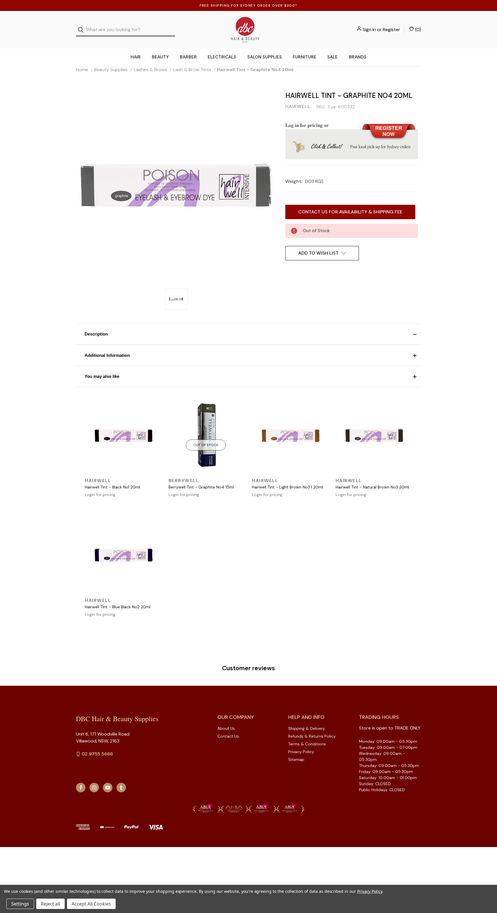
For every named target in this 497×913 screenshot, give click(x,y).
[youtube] (107, 787)
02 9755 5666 (97, 754)
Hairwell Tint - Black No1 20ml (112, 487)
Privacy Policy (301, 751)
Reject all (50, 904)
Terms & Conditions (307, 744)
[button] (248, 334)
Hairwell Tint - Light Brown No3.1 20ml (287, 487)
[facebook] (80, 787)
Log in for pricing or (307, 125)
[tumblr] (121, 787)
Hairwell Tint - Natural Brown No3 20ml (372, 487)
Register (391, 29)
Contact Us (228, 736)
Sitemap (296, 759)
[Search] (82, 29)
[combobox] (125, 29)
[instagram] (94, 787)
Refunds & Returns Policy (312, 736)
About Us (226, 728)
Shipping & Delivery (306, 728)
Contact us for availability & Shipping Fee (350, 212)
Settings (20, 904)
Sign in (369, 29)
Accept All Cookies (91, 904)
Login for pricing (100, 494)
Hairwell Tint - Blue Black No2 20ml (117, 606)
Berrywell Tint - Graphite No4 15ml (201, 487)
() (417, 29)
